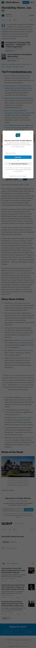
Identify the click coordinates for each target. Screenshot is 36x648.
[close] (31, 133)
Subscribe (18, 157)
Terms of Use (27, 167)
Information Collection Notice (23, 169)
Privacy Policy (19, 171)
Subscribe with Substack (19, 164)
